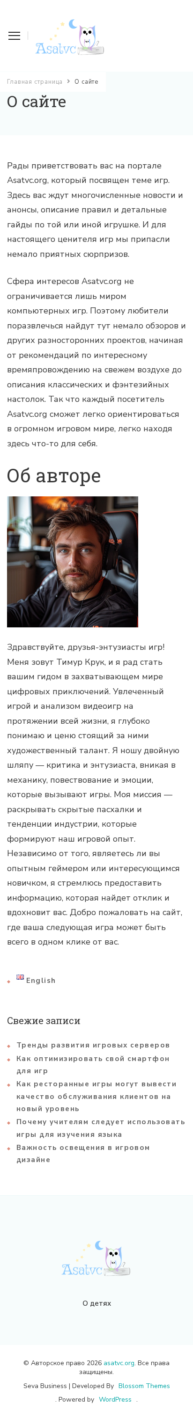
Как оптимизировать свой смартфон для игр (93, 1065)
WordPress (115, 1399)
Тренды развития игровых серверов (93, 1045)
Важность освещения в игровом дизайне (83, 1153)
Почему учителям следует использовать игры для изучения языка (100, 1128)
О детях (96, 1303)
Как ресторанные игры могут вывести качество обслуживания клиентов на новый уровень (96, 1096)
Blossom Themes (144, 1386)
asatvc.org (119, 1363)
